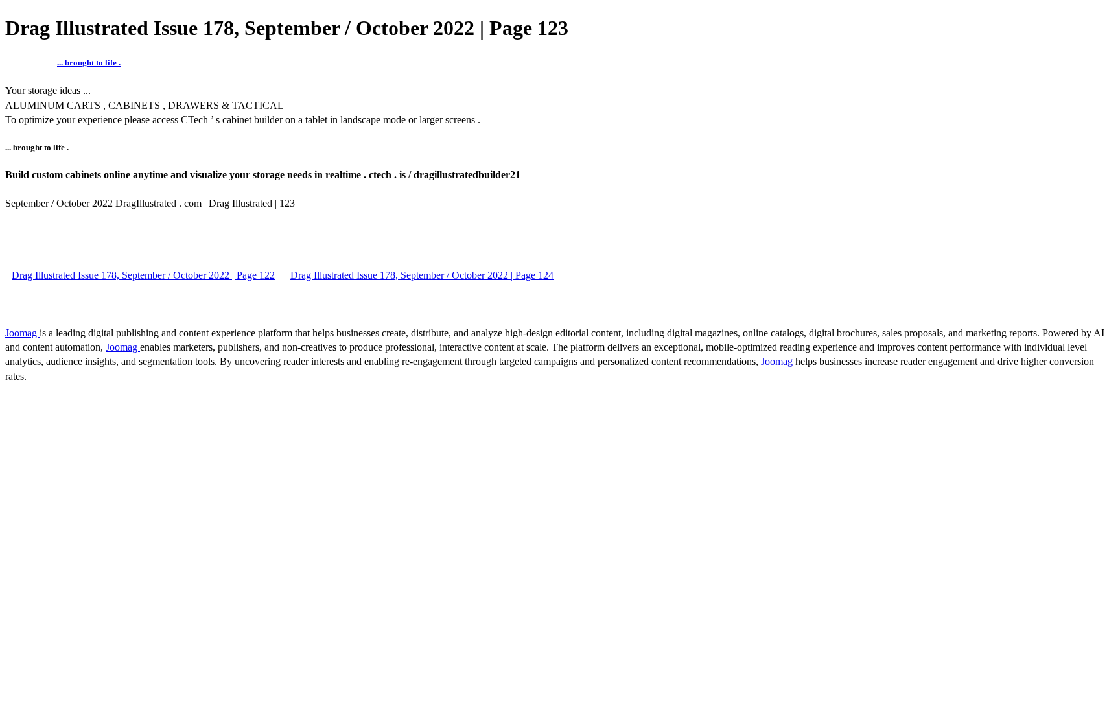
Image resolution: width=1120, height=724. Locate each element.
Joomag (22, 332)
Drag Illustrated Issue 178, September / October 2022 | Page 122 (143, 275)
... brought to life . (89, 62)
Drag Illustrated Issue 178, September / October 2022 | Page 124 (422, 275)
